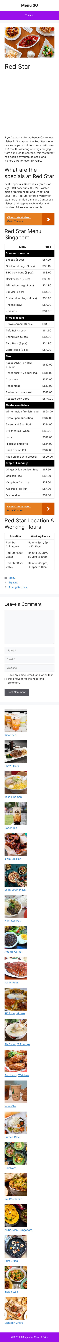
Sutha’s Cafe (12, 1137)
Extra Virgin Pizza (15, 889)
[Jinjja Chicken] (16, 845)
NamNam (10, 1168)
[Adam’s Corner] (16, 938)
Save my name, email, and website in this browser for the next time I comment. (30, 678)
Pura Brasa (11, 1260)
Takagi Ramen (13, 796)
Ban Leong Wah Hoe (17, 1075)
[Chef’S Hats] (16, 752)
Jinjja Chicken (13, 858)
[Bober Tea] (16, 814)
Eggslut (13, 582)
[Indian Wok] (16, 1278)
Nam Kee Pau (13, 920)
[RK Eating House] (16, 1000)
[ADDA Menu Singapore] (16, 1216)
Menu (12, 577)
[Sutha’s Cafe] (16, 1123)
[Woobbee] (16, 721)
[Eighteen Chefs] (16, 1309)
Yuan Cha (10, 1106)
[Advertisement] (29, 104)
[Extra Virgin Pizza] (16, 876)
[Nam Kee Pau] (16, 907)
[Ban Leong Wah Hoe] (16, 1062)
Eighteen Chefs (14, 1322)
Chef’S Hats (12, 766)
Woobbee (10, 735)
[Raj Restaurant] (16, 1185)
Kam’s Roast (12, 982)
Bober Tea (11, 827)
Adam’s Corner (13, 951)
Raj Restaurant (13, 1199)
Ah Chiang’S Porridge (17, 1044)
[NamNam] (16, 1154)
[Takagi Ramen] (16, 783)
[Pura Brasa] (16, 1247)
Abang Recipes (18, 587)
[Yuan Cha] (16, 1092)
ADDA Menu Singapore (18, 1229)
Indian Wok (11, 1291)
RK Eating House (15, 1013)
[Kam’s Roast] (16, 969)
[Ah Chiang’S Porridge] (16, 1031)
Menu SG (29, 5)
